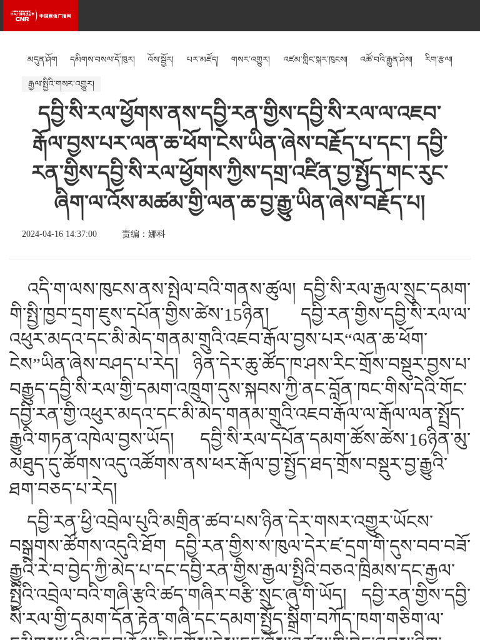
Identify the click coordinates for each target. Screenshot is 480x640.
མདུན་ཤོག (43, 59)
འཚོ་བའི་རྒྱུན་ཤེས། (386, 59)
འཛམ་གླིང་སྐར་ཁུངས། (315, 59)
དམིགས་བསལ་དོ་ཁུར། (102, 59)
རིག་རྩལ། (438, 59)
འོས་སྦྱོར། (161, 59)
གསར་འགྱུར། (250, 59)
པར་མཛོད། (203, 59)
